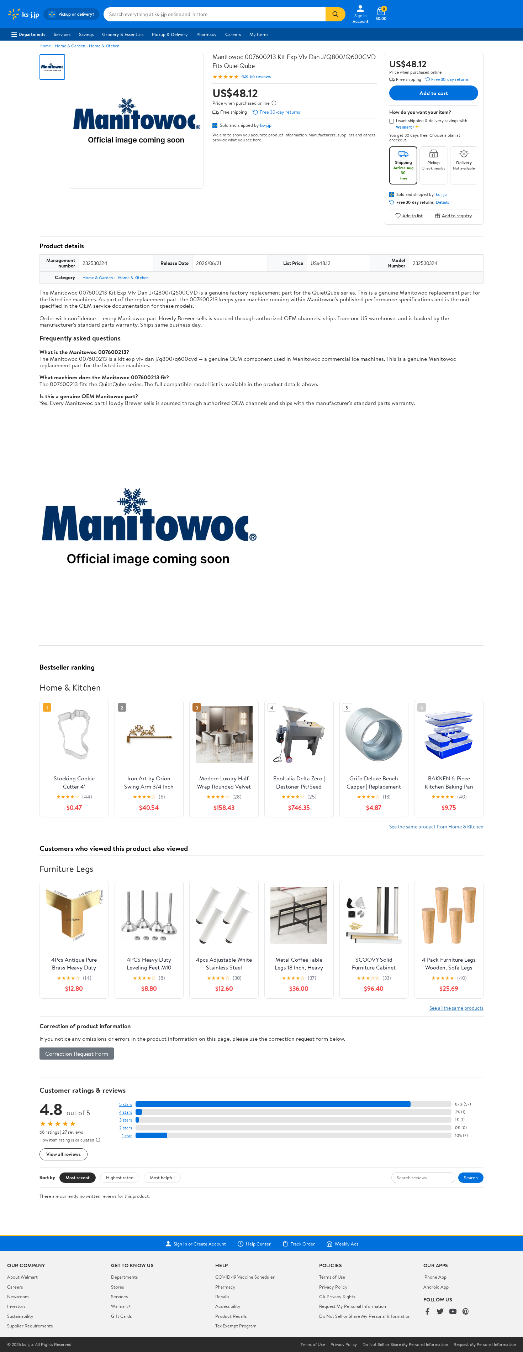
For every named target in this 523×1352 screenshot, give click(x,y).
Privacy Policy (333, 1287)
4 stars (125, 1112)
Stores (117, 1287)
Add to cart (433, 93)
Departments (32, 34)
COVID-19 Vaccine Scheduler (245, 1277)
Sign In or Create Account (200, 1244)
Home (45, 46)
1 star (127, 1135)
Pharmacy (206, 34)
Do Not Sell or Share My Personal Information (365, 1316)
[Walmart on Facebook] (427, 1311)
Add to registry (457, 215)
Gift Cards (121, 1316)
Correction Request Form (76, 1053)
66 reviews (260, 76)
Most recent (77, 1177)
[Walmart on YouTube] (453, 1311)
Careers (233, 34)
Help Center (258, 1244)
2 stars (125, 1127)
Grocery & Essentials (122, 34)
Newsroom (18, 1296)
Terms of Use (332, 1277)
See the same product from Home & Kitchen (436, 826)
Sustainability (20, 1316)
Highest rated (119, 1177)
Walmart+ (121, 1306)
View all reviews (63, 1154)
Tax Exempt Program (236, 1325)
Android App (436, 1287)
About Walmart (22, 1277)
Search (471, 1177)
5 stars (125, 1104)
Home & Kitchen (104, 46)
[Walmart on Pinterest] (466, 1311)
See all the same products (456, 1007)
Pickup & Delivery (170, 34)
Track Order (303, 1244)
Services (62, 34)
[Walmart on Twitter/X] (440, 1311)
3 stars (125, 1120)
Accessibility (228, 1306)
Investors (16, 1306)
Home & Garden (70, 46)
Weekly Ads (346, 1244)
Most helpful (162, 1177)
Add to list (412, 215)
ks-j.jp (265, 125)
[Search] (335, 14)
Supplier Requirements (30, 1325)
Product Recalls (231, 1316)
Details (442, 202)
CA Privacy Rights (337, 1296)
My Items (258, 34)
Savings (86, 34)
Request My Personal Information (352, 1306)
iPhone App (435, 1277)
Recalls (222, 1296)
